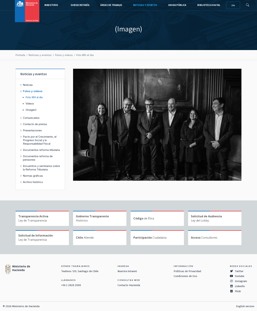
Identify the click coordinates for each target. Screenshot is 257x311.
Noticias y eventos (145, 5)
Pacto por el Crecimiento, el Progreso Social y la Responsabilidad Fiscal (39, 140)
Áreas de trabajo (111, 5)
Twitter (239, 271)
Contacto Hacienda (128, 285)
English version (245, 306)
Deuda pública (177, 5)
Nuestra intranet (127, 271)
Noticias (28, 85)
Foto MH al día (85, 55)
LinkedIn (240, 286)
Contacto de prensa (35, 124)
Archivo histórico (33, 182)
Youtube (239, 276)
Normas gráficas (33, 175)
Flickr (238, 291)
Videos (30, 103)
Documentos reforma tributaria (41, 150)
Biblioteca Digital (208, 5)
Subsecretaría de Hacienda (79, 5)
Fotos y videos (64, 55)
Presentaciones (32, 130)
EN (233, 5)
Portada (20, 55)
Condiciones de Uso (185, 276)
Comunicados (31, 117)
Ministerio (51, 5)
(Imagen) (31, 109)
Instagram (241, 281)
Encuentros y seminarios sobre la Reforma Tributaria (41, 167)
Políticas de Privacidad (187, 271)
